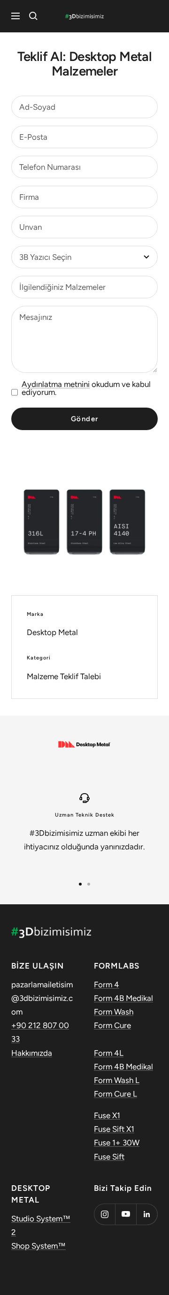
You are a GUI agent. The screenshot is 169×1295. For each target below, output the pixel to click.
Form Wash (113, 1011)
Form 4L (108, 1053)
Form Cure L (115, 1093)
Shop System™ (38, 1245)
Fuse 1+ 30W (116, 1142)
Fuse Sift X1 (114, 1129)
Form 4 (106, 984)
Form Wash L (116, 1080)
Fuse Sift (109, 1156)
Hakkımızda (31, 1053)
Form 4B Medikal (123, 998)
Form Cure (112, 1025)
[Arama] (33, 16)
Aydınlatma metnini (56, 384)
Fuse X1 (107, 1115)
